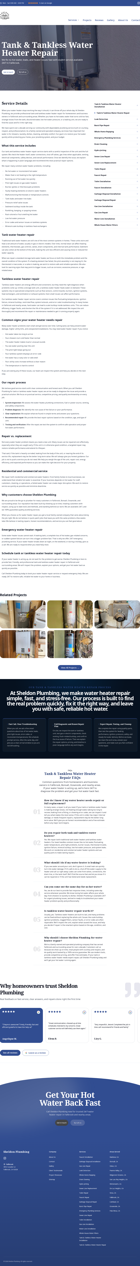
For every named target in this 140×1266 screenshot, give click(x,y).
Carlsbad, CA (114, 1202)
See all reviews (10, 1052)
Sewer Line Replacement (88, 1188)
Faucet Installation (86, 1157)
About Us (123, 20)
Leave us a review (37, 1052)
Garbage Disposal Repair (88, 1202)
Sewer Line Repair (85, 1215)
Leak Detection (84, 1170)
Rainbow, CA (114, 1157)
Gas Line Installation (86, 1224)
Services (72, 20)
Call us (135, 12)
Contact (135, 20)
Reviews (99, 20)
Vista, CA (113, 1193)
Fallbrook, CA (114, 1197)
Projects (87, 20)
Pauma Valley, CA (116, 1170)
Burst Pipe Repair (85, 1206)
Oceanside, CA (115, 1206)
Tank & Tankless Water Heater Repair (92, 1245)
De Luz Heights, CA (116, 1188)
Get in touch (118, 12)
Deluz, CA (113, 1166)
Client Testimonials (56, 1170)
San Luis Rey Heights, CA (118, 1179)
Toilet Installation (85, 1220)
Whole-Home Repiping (87, 1175)
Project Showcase (55, 1175)
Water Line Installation (87, 1229)
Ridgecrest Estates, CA (118, 1175)
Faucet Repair (84, 1197)
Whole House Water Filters (88, 1233)
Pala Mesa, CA (115, 1211)
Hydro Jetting (84, 1184)
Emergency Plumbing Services (89, 1211)
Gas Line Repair (84, 1166)
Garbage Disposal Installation (89, 1161)
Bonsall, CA (114, 1161)
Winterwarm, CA (115, 1184)
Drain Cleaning (84, 1179)
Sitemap (52, 1179)
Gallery (111, 20)
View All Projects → (70, 667)
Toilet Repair (83, 1193)
